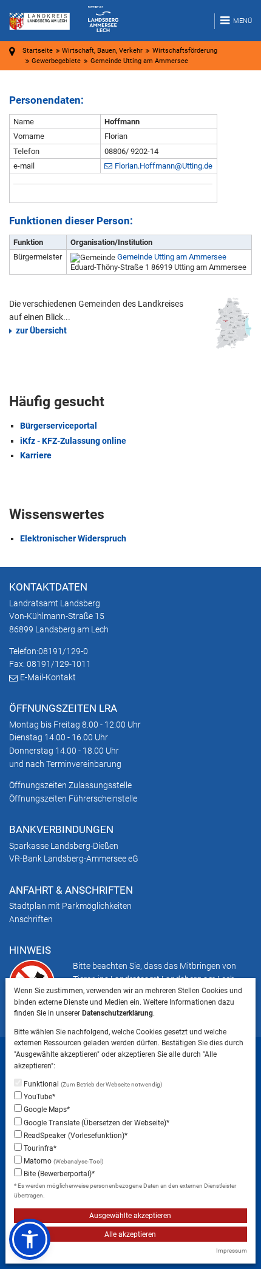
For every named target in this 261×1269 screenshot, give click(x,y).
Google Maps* (46, 1109)
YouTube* (38, 1097)
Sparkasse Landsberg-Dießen (63, 846)
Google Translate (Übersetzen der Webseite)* (95, 1123)
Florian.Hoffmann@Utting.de (163, 165)
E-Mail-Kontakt (48, 677)
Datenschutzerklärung (117, 1013)
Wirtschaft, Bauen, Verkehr (102, 51)
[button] (29, 1239)
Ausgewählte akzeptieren (130, 1215)
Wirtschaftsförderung (184, 51)
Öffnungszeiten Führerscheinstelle (73, 798)
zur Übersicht (41, 330)
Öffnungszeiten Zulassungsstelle (70, 785)
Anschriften (31, 919)
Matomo (62, 1161)
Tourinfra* (39, 1148)
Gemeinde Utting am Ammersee (171, 256)
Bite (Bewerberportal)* (58, 1174)
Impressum (231, 1250)
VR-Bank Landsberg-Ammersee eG (73, 858)
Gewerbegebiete (56, 61)
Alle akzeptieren (130, 1234)
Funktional (92, 1084)
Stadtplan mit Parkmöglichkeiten (70, 906)
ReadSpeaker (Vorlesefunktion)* (74, 1135)
